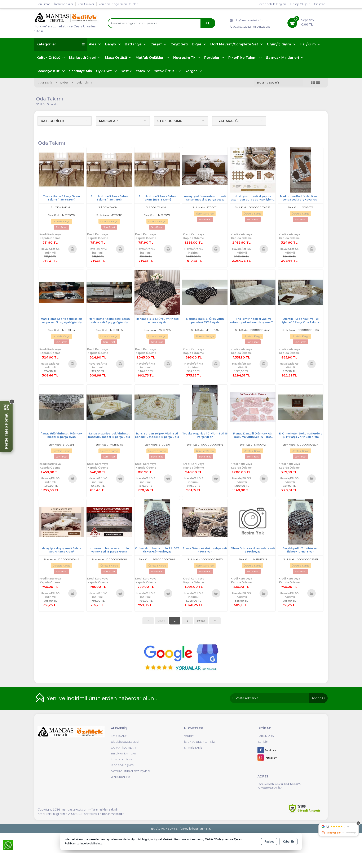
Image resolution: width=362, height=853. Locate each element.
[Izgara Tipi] (313, 83)
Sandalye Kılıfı (48, 71)
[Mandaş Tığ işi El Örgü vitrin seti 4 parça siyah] (157, 292)
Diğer (197, 44)
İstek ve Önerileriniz (199, 741)
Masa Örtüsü (116, 58)
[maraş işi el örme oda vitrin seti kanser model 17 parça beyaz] (205, 170)
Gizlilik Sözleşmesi (125, 741)
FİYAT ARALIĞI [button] (227, 121)
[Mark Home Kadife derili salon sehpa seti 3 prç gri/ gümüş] (109, 292)
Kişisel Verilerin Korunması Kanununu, (179, 839)
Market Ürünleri (83, 58)
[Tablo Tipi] (318, 83)
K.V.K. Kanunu (120, 735)
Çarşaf (156, 44)
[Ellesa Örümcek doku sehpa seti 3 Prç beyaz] (252, 522)
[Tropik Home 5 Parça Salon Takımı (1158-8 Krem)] (157, 170)
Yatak (141, 71)
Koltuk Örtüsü (48, 58)
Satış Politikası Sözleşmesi (130, 771)
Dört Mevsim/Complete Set (234, 44)
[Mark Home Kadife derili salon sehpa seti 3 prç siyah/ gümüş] (61, 292)
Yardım (189, 735)
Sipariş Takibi (193, 747)
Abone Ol (318, 698)
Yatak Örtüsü (165, 71)
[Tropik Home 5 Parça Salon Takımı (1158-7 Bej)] (109, 170)
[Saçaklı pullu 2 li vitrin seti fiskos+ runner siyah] (300, 522)
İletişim (262, 741)
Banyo (111, 44)
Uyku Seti (104, 71)
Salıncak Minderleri (283, 58)
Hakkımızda (265, 735)
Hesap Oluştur (300, 4)
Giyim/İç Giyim (279, 44)
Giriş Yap (320, 4)
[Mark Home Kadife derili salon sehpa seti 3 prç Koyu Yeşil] (300, 170)
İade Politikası (121, 759)
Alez (93, 44)
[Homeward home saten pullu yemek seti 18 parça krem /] (109, 522)
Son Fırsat (43, 4)
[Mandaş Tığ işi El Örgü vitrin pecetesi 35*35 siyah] (205, 292)
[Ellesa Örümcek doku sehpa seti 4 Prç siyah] (205, 522)
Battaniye (133, 44)
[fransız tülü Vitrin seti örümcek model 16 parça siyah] (61, 407)
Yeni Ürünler (120, 776)
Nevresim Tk (184, 58)
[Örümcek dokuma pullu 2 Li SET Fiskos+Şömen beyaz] (157, 522)
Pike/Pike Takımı (243, 58)
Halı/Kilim (308, 44)
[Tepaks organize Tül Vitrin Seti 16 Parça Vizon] (205, 407)
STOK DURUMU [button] (169, 121)
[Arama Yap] (207, 23)
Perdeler (212, 58)
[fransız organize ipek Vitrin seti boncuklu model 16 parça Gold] (109, 407)
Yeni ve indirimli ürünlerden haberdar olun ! (102, 698)
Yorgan (191, 71)
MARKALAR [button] (108, 121)
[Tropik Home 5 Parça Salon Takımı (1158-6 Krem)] (61, 170)
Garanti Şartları (123, 747)
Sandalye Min (80, 71)
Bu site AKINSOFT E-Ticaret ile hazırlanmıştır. (181, 828)
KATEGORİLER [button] (52, 121)
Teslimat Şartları (124, 753)
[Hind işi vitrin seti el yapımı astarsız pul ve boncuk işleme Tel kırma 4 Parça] (252, 292)
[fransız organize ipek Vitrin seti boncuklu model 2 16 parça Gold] (157, 407)
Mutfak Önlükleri (150, 58)
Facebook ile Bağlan (272, 4)
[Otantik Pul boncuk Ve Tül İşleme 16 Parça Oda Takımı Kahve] (300, 292)
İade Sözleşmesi (122, 765)
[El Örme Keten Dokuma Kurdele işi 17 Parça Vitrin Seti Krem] (300, 407)
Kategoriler (46, 44)
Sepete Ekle (72, 249)
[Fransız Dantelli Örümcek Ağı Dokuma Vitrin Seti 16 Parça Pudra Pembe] (252, 407)
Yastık (126, 71)
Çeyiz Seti (179, 44)
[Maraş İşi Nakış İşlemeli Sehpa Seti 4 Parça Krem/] (61, 522)
